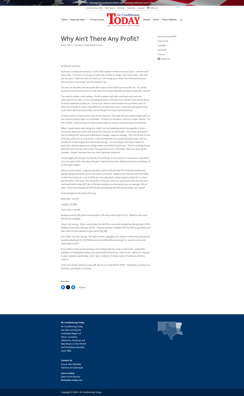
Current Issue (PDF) (94, 8)
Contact (141, 8)
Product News (97, 20)
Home (64, 20)
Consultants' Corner (93, 45)
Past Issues (110, 8)
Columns (78, 45)
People (146, 20)
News (156, 20)
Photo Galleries (169, 20)
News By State (78, 20)
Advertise (131, 8)
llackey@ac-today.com (71, 380)
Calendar (121, 8)
